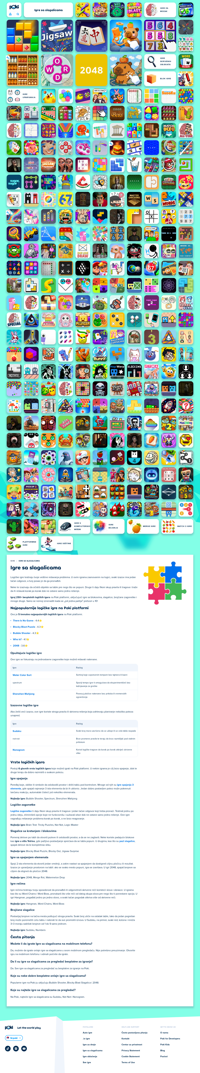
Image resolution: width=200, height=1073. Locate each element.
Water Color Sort (22, 675)
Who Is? (17, 639)
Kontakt (125, 1039)
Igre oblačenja (90, 1056)
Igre (12, 561)
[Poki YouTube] (24, 1048)
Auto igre (87, 1033)
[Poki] (14, 7)
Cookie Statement (131, 1056)
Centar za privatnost (132, 1045)
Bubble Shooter (21, 633)
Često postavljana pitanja (135, 1033)
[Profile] (10, 14)
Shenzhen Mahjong (23, 694)
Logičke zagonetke (21, 811)
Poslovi (164, 1056)
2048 (16, 645)
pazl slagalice (127, 841)
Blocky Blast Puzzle (24, 627)
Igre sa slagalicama (29, 561)
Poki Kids (165, 1045)
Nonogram (19, 750)
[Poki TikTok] (8, 1048)
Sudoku (17, 731)
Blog (162, 1051)
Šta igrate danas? (17, 14)
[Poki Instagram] (16, 1048)
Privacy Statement (131, 1051)
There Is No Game (23, 620)
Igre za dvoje (89, 1045)
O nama (164, 1033)
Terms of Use (128, 1062)
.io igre (86, 1039)
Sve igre (87, 1062)
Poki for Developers (170, 1039)
